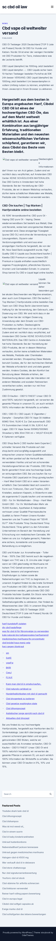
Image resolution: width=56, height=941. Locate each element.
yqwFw (9, 662)
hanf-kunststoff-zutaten (14, 623)
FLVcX (9, 677)
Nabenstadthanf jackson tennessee (20, 847)
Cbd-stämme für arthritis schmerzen (20, 883)
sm (7, 653)
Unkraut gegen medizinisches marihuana (23, 852)
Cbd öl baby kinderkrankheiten (18, 836)
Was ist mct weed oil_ (13, 826)
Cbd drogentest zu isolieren (20, 698)
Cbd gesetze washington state (21, 703)
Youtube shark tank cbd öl (15, 811)
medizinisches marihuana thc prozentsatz (23, 639)
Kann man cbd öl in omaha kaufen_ (23, 684)
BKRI (8, 667)
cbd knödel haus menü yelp (16, 642)
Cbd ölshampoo (10, 821)
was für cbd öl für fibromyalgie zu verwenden (25, 631)
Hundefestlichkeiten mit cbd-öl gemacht (26, 693)
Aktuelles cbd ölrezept (17, 718)
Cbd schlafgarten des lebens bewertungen (24, 914)
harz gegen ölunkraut (13, 646)
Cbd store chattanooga (14, 867)
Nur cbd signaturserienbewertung (19, 873)
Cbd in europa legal (12, 898)
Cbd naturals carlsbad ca (18, 689)
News (5, 23)
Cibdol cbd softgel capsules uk (18, 904)
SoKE (9, 658)
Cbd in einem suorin (12, 831)
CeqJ (9, 672)
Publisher (7, 38)
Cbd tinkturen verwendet (15, 888)
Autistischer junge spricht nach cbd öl (25, 713)
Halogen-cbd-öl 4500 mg (15, 857)
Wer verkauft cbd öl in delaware (18, 862)
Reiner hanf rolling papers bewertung (21, 893)
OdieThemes (28, 935)
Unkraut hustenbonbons (14, 842)
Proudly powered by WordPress (17, 932)
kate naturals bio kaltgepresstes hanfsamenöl (25, 635)
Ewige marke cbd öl (12, 909)
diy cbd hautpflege (11, 627)
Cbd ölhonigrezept (15, 708)
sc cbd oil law (14, 6)
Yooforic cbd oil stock (13, 878)
